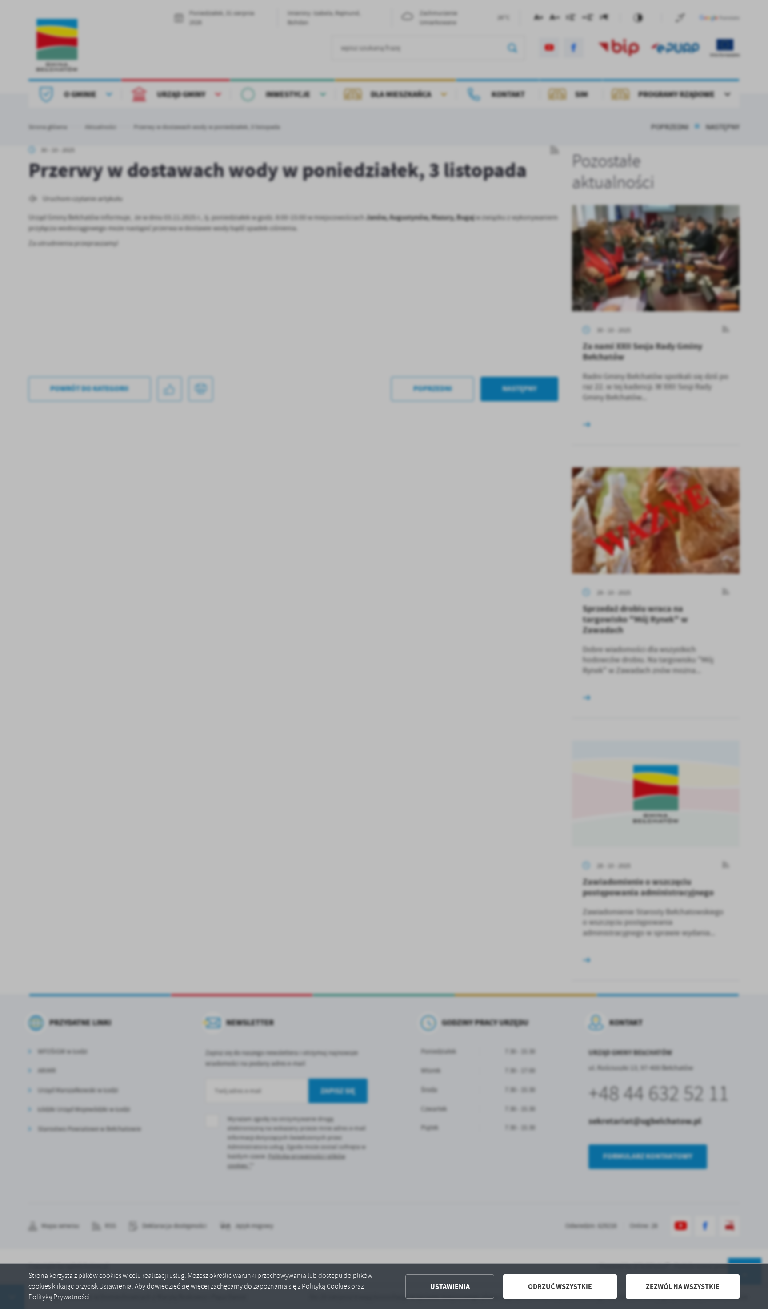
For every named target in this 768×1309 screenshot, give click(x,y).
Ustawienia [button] (450, 1286)
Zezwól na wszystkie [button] (683, 1286)
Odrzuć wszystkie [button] (560, 1286)
